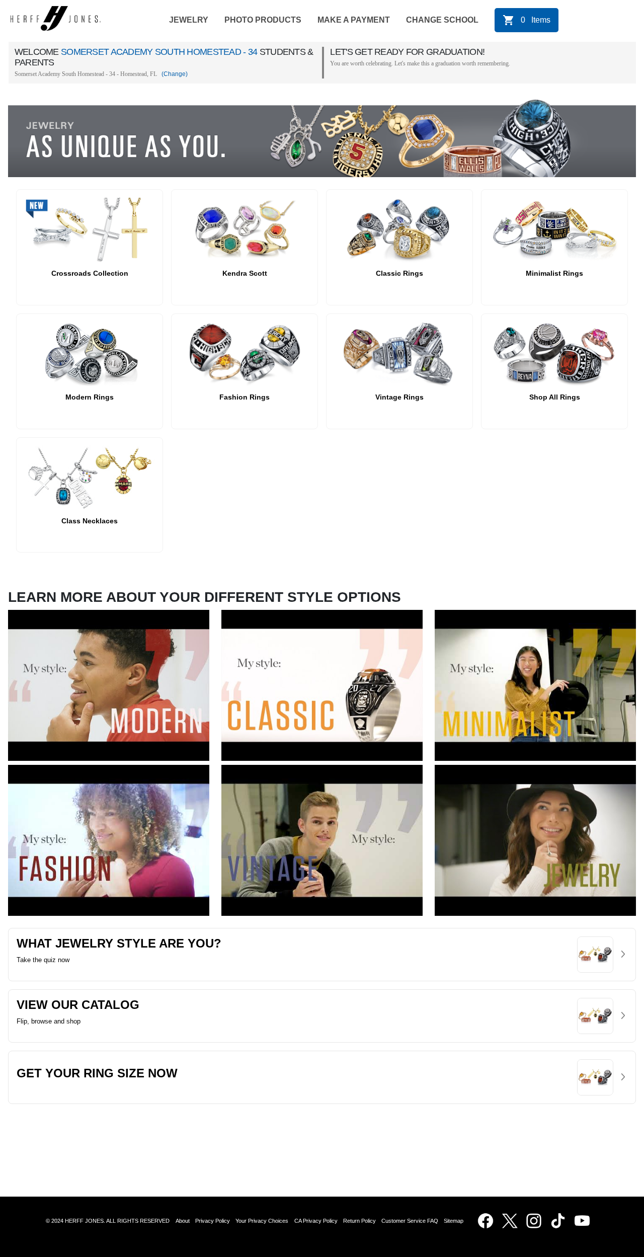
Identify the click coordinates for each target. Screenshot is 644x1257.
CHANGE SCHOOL (442, 20)
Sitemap (455, 1221)
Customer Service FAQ (409, 1221)
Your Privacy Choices (261, 1221)
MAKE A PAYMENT (353, 20)
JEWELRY (188, 20)
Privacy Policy (212, 1221)
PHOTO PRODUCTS (262, 20)
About (183, 1221)
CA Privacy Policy (316, 1221)
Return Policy (359, 1221)
